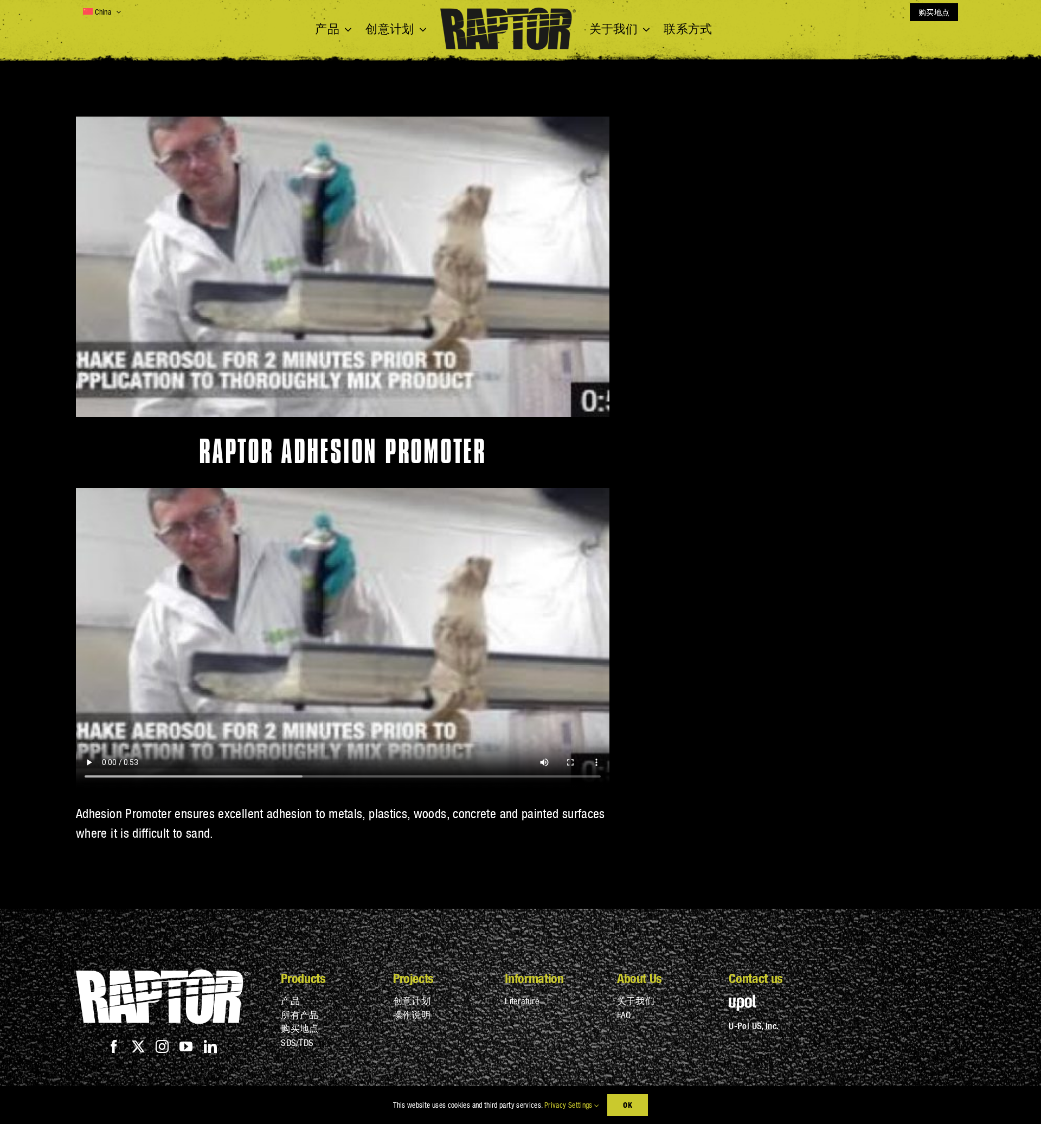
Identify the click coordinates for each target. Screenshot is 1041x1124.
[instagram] (162, 1046)
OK (627, 1104)
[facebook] (113, 1046)
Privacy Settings (569, 1105)
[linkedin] (210, 1046)
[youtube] (185, 1046)
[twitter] (138, 1046)
